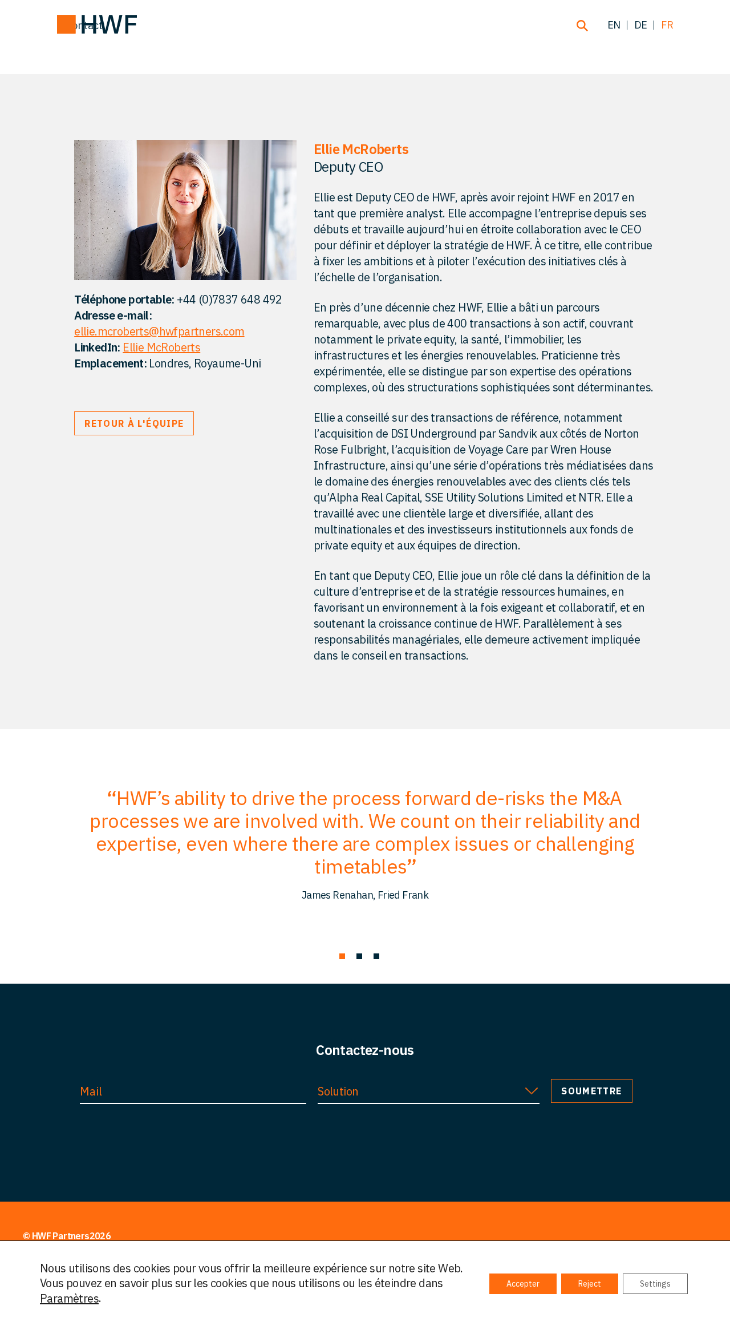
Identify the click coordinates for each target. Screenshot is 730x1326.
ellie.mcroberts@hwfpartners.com (159, 331)
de (640, 24)
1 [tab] (342, 956)
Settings (655, 1284)
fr (667, 24)
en (613, 24)
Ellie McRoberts (161, 347)
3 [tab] (376, 956)
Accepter (523, 1284)
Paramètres (69, 1298)
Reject (589, 1284)
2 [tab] (359, 956)
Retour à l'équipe (134, 423)
